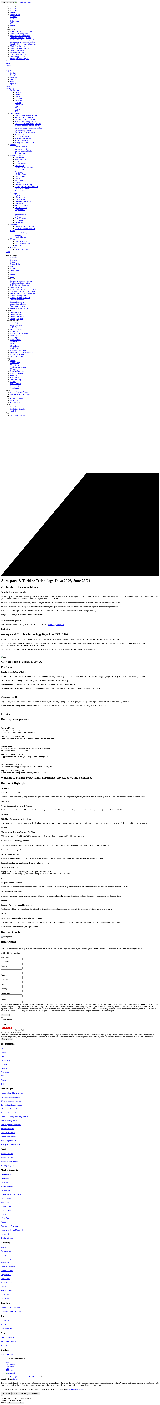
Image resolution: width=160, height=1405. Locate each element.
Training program (21, 153)
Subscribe (5, 1015)
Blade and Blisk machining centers (23, 40)
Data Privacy (10, 1364)
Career (8, 63)
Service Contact (21, 147)
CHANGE (15, 1393)
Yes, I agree (6, 1393)
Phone (3, 1000)
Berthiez (13, 8)
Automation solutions (18, 55)
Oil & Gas (19, 161)
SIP (11, 23)
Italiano (13, 79)
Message (4, 1024)
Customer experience (23, 201)
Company (14, 193)
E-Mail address (6, 993)
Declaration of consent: (12, 1033)
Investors (13, 224)
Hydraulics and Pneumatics (25, 168)
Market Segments (16, 155)
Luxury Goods (20, 176)
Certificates (19, 222)
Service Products (21, 149)
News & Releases (21, 241)
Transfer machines (17, 50)
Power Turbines (21, 164)
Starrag (13, 25)
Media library (20, 197)
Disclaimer (10, 1367)
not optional (5, 1398)
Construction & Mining (23, 185)
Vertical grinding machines (20, 48)
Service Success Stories (23, 151)
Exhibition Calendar (22, 243)
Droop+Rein (15, 15)
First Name (5, 957)
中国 (12, 81)
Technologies (15, 113)
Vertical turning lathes (18, 46)
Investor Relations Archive (25, 229)
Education (18, 235)
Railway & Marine (22, 189)
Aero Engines (20, 157)
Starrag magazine (21, 199)
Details (23, 1393)
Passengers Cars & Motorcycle (26, 187)
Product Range (15, 90)
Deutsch (13, 75)
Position (4, 971)
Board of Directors (22, 206)
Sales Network (20, 218)
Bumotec (13, 10)
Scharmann (14, 21)
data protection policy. (75, 1389)
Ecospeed (13, 17)
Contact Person (20, 237)
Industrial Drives (21, 170)
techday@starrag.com (56, 625)
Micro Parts (19, 180)
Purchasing (19, 220)
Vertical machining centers (20, 34)
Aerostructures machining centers (22, 42)
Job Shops (19, 172)
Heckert (13, 19)
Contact (8, 65)
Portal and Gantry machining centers (23, 44)
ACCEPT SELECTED (15, 1403)
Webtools (9, 1371)
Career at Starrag (21, 233)
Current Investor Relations (24, 227)
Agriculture (19, 182)
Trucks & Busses (21, 191)
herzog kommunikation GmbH (22, 1377)
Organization (20, 210)
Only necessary (33, 1393)
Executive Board (21, 208)
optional (4, 1401)
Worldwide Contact (22, 250)
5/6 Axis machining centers (20, 36)
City (2, 984)
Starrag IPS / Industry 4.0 (19, 59)
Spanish (13, 84)
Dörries (13, 13)
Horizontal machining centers (21, 31)
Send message (7, 1039)
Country (4, 989)
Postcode (4, 980)
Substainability (20, 214)
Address (4, 975)
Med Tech (18, 178)
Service (8, 61)
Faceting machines (17, 52)
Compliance (19, 212)
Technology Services (18, 57)
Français (13, 77)
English (8, 71)
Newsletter (19, 203)
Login (8, 252)
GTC (7, 1369)
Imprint (8, 1362)
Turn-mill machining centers (20, 38)
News (12, 239)
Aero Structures (21, 159)
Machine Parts (20, 174)
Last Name (5, 961)
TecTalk (18, 245)
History (17, 216)
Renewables (19, 166)
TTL (12, 27)
